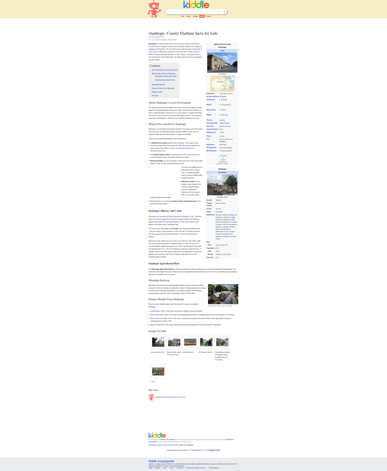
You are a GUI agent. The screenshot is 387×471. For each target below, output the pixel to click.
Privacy (171, 468)
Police (209, 136)
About (165, 468)
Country (209, 120)
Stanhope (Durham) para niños (174, 397)
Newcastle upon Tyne (158, 151)
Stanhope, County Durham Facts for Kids (163, 445)
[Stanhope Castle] (222, 184)
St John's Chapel (229, 231)
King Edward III (159, 222)
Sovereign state (212, 123)
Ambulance (210, 144)
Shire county (211, 110)
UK (223, 157)
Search (224, 11)
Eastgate (152, 49)
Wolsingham (171, 290)
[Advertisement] (193, 24)
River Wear (180, 46)
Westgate (226, 236)
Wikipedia (152, 466)
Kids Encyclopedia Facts (156, 37)
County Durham (154, 46)
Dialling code (211, 132)
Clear (220, 11)
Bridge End (233, 215)
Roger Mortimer (174, 222)
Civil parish (210, 100)
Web (183, 16)
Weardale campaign (181, 216)
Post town (210, 126)
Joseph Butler (173, 234)
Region (209, 115)
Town (222, 51)
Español (208, 16)
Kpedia (202, 16)
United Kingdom (225, 123)
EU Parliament (211, 147)
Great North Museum (186, 148)
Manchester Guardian (223, 318)
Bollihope (226, 215)
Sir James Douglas (159, 219)
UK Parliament (211, 151)
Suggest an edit (214, 450)
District (209, 105)
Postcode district (212, 129)
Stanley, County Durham (170, 40)
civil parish (195, 44)
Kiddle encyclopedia (167, 439)
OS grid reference (213, 96)
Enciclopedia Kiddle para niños (196, 468)
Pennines (179, 51)
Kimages (195, 16)
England (222, 120)
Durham (223, 110)
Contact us (180, 468)
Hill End (225, 224)
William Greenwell (156, 315)
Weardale (196, 49)
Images (188, 16)
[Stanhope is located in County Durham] (222, 83)
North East (224, 115)
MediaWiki (180, 466)
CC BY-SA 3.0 (170, 464)
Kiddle (151, 468)
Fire (208, 139)
